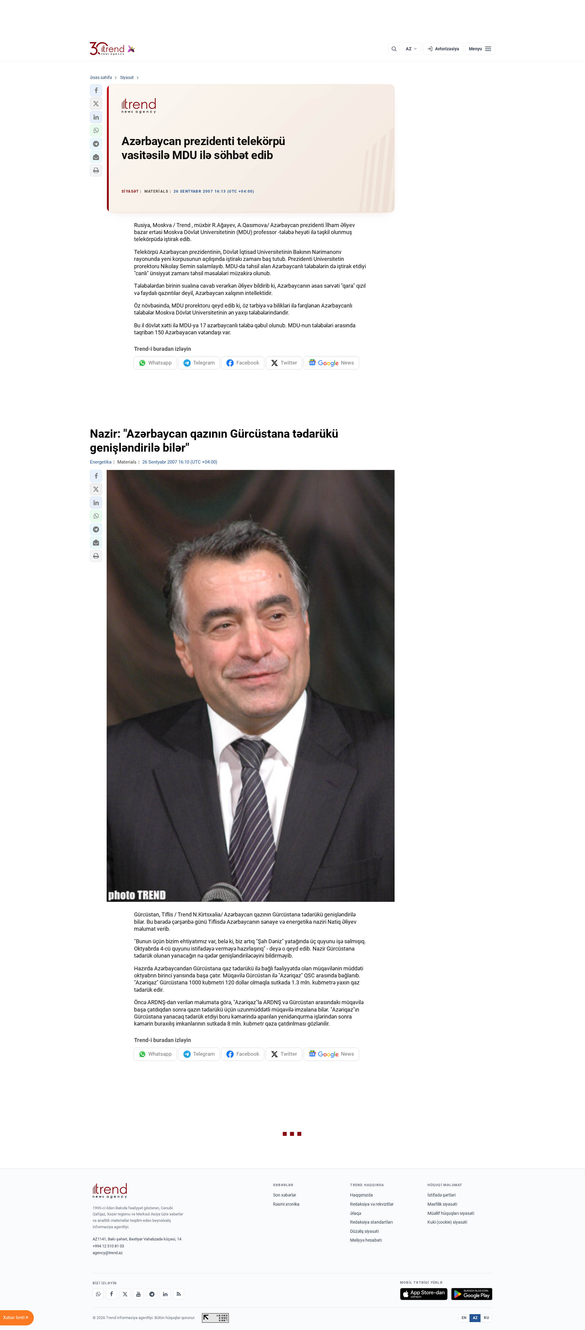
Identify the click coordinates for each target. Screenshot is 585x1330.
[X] (124, 1294)
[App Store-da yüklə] (424, 1294)
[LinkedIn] (165, 1294)
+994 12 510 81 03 (108, 1246)
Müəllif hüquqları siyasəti (450, 1213)
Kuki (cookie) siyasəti (447, 1222)
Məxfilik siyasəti (442, 1204)
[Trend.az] (112, 48)
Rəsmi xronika (286, 1204)
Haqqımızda (361, 1195)
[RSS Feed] (178, 1294)
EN (464, 1318)
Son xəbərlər (284, 1195)
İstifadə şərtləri (441, 1195)
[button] (96, 90)
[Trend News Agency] (110, 1190)
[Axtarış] (394, 49)
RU (486, 1318)
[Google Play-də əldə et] (471, 1294)
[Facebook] (111, 1294)
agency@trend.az (107, 1252)
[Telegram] (151, 1294)
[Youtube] (138, 1294)
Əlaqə (355, 1213)
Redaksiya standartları (371, 1222)
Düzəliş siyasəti (364, 1231)
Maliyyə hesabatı (366, 1240)
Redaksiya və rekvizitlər (372, 1204)
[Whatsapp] (98, 1294)
